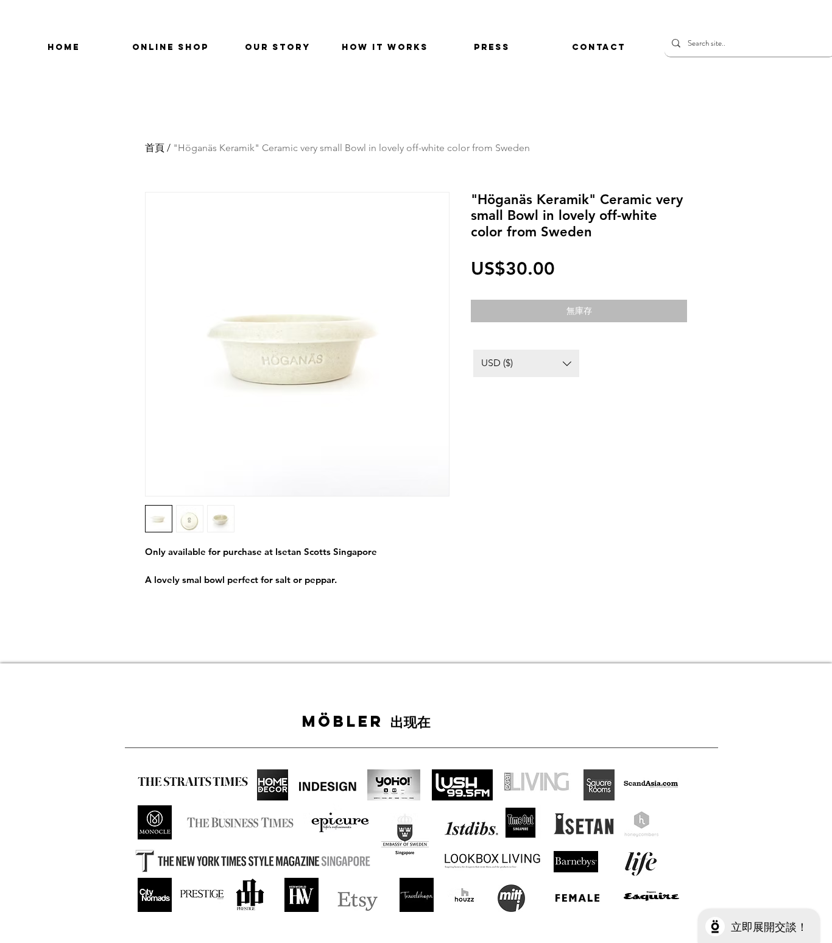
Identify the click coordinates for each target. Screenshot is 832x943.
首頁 (154, 148)
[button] (526, 363)
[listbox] (526, 363)
